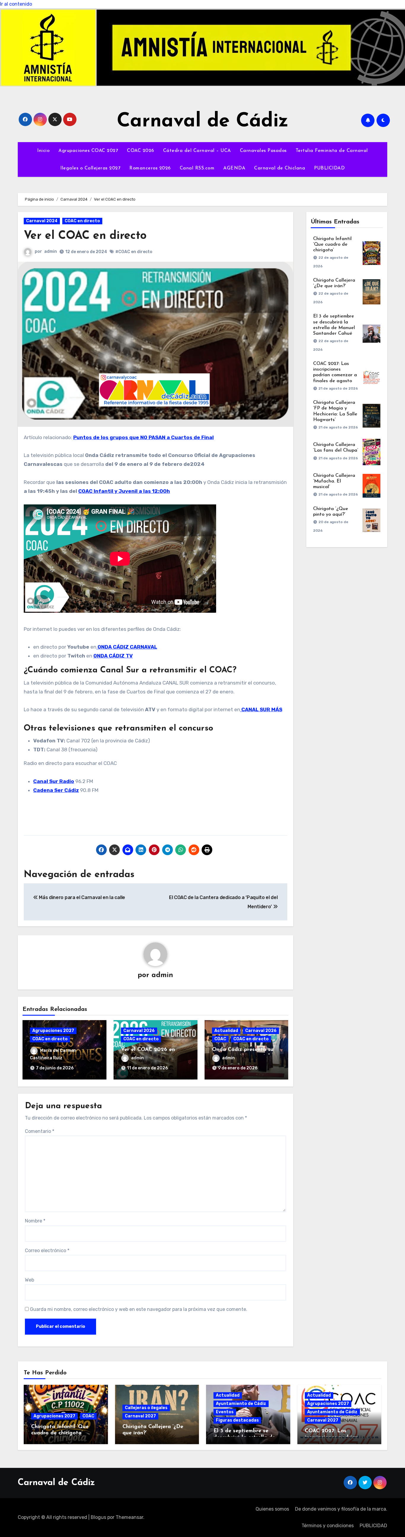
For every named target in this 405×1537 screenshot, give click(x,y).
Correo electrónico (47, 1250)
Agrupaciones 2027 (53, 1030)
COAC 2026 (140, 150)
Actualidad (226, 1030)
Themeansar (129, 1517)
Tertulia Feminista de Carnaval (332, 150)
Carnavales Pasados (263, 150)
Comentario (39, 1131)
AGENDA (234, 168)
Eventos (225, 1411)
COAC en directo (82, 220)
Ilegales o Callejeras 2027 (90, 168)
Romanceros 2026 (150, 168)
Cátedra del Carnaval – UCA (197, 150)
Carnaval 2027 (140, 1416)
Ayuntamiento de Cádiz (241, 1403)
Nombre (35, 1221)
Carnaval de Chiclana (279, 168)
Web (29, 1280)
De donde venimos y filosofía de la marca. (341, 1509)
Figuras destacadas (237, 1420)
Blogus (98, 1517)
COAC (220, 1038)
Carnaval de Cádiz (202, 121)
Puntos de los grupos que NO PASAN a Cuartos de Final (143, 437)
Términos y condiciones (328, 1525)
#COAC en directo (133, 251)
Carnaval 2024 (42, 220)
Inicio (43, 150)
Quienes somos (272, 1509)
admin (50, 251)
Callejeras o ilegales (146, 1407)
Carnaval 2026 (139, 1030)
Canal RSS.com (197, 168)
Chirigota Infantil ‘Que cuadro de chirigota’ (332, 244)
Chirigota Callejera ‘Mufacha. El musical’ (334, 481)
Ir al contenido (16, 4)
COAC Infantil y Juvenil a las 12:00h (124, 491)
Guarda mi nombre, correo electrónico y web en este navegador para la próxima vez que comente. (138, 1309)
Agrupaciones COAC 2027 (88, 150)
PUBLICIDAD (329, 168)
